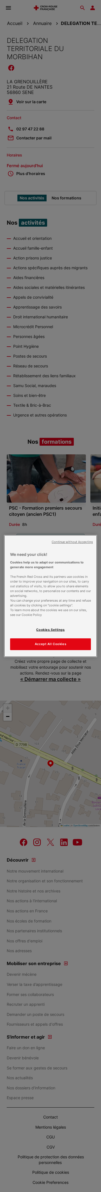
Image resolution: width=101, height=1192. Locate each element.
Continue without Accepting (72, 542)
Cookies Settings (50, 630)
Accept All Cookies (50, 644)
